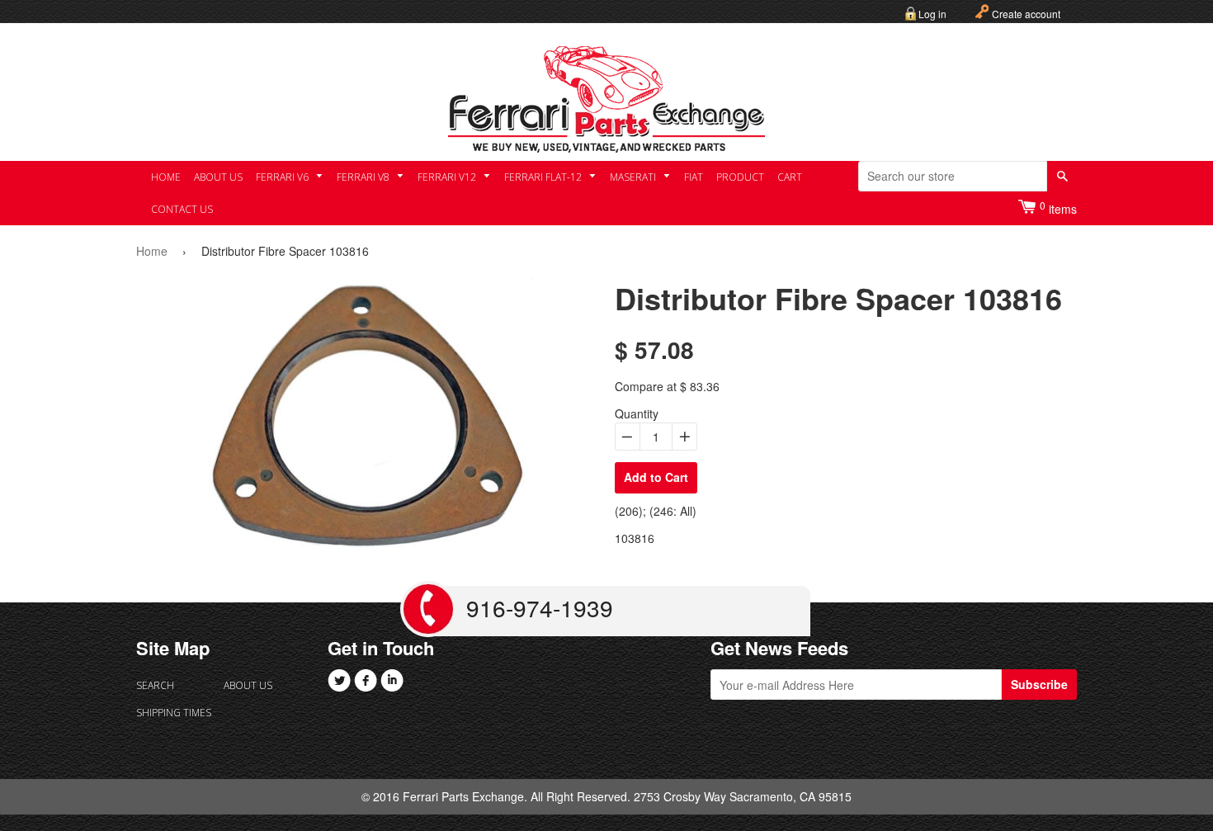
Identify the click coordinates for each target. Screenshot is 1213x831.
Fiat (693, 177)
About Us (218, 177)
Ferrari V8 (364, 177)
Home (166, 177)
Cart (789, 177)
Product (740, 177)
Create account (1026, 14)
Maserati (634, 177)
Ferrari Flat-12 (544, 177)
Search (155, 685)
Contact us (182, 209)
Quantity (636, 413)
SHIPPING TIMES (173, 713)
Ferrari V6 (283, 177)
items (1058, 207)
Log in (932, 14)
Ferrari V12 (448, 177)
